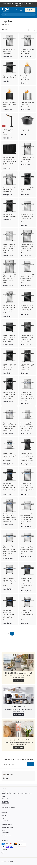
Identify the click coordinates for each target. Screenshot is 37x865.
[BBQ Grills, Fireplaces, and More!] (18, 662)
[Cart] (17, 9)
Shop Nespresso (18, 714)
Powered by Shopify (7, 861)
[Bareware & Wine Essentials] (18, 729)
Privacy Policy (5, 832)
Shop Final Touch (18, 747)
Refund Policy (5, 830)
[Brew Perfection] (18, 695)
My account (5, 820)
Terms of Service (6, 835)
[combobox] (18, 14)
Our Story (4, 815)
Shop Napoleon (19, 680)
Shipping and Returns (7, 827)
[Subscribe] (30, 764)
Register (30, 10)
